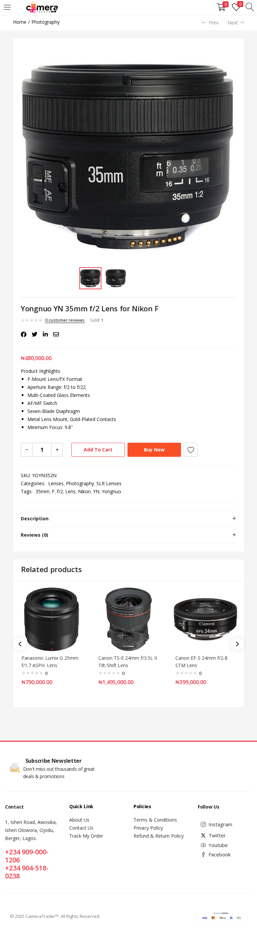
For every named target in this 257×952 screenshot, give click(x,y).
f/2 (60, 491)
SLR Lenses (108, 483)
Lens (70, 491)
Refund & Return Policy (159, 836)
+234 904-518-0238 (27, 871)
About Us (79, 820)
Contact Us (81, 828)
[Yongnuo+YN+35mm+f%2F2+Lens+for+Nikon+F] (34, 334)
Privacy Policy (148, 828)
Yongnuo (111, 491)
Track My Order (86, 836)
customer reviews (65, 320)
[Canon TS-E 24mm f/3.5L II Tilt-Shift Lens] (128, 619)
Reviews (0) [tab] (34, 535)
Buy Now (154, 449)
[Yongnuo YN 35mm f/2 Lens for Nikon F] (23, 334)
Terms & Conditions (155, 820)
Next (233, 22)
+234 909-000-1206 (27, 855)
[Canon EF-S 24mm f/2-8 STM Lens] (205, 619)
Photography (45, 22)
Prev (214, 22)
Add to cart (98, 449)
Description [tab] (35, 518)
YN (96, 491)
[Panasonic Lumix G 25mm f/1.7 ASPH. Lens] (51, 619)
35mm (42, 491)
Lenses (56, 483)
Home (19, 22)
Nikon (84, 491)
